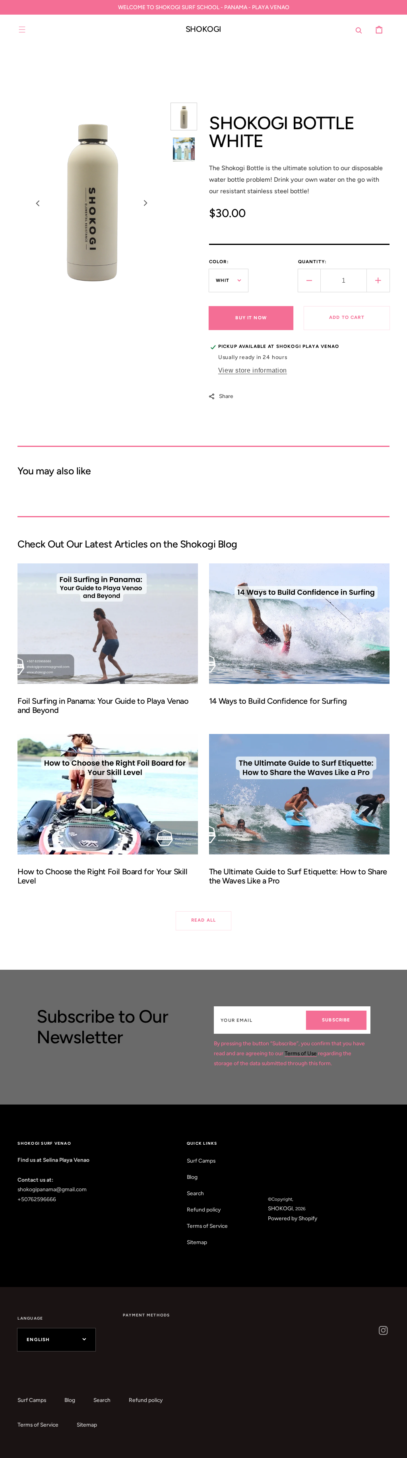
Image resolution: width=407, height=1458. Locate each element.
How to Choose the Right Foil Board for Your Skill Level (102, 876)
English (38, 1339)
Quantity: (312, 261)
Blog (192, 1177)
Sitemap (197, 1242)
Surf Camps (201, 1160)
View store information (252, 370)
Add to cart (346, 317)
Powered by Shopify (292, 1218)
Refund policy (204, 1209)
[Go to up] (395, 1446)
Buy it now (251, 317)
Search (195, 1193)
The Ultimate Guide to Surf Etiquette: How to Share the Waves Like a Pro (298, 876)
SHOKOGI (280, 1208)
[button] (22, 29)
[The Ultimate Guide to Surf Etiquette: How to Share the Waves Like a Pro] (299, 813)
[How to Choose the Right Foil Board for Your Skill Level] (107, 813)
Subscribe (336, 1020)
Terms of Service (207, 1226)
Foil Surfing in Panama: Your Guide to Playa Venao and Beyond (102, 705)
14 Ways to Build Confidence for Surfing (278, 701)
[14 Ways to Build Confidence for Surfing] (299, 643)
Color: (219, 261)
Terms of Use (301, 1053)
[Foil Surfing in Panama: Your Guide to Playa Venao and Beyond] (107, 643)
